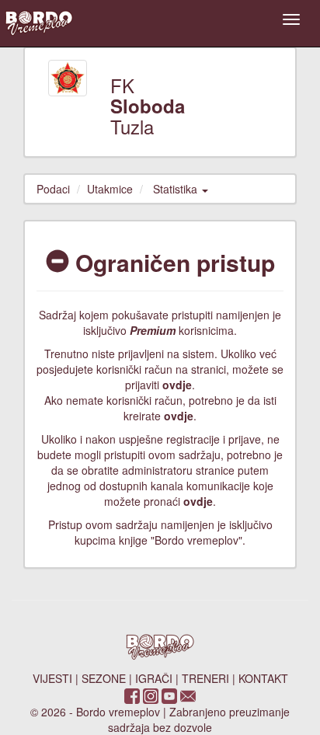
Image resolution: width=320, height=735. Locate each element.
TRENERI (205, 678)
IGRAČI (153, 678)
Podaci (53, 189)
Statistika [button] (176, 189)
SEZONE (104, 678)
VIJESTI (52, 678)
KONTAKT (263, 678)
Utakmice (110, 189)
